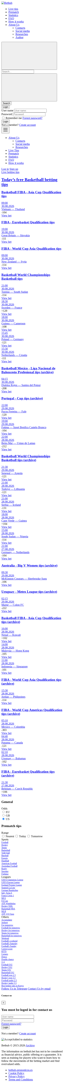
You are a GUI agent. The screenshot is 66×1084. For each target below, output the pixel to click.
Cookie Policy (16, 1073)
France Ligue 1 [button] (7, 895)
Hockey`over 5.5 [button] (8, 978)
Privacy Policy (16, 1076)
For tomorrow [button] (7, 925)
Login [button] (5, 107)
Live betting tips (10, 172)
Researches (21, 34)
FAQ (11, 18)
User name (7, 110)
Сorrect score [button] (6, 949)
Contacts (20, 27)
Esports (4, 858)
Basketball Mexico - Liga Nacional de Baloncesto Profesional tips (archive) (28, 370)
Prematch (13, 12)
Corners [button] (4, 954)
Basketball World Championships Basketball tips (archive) (25, 458)
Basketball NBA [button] (8, 909)
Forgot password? (32, 118)
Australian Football (9, 866)
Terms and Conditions (20, 1079)
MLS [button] (3, 898)
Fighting (4, 874)
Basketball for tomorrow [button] (11, 935)
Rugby (4, 868)
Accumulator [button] (6, 920)
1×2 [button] (3, 962)
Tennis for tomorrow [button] (10, 933)
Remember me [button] (14, 118)
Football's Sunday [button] (8, 946)
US (8, 819)
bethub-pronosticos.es (20, 1070)
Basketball (5, 850)
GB (8, 815)
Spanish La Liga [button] (8, 887)
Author (19, 37)
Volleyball (5, 853)
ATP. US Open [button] (7, 914)
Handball (5, 861)
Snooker (4, 871)
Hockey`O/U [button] (6, 967)
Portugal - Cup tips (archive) (22, 398)
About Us (13, 24)
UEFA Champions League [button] (12, 880)
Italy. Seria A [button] (6, 893)
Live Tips (13, 150)
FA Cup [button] (4, 901)
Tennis (4, 847)
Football (4, 842)
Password (6, 114)
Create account (27, 124)
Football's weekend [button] (9, 941)
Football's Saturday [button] (9, 943)
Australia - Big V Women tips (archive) (29, 565)
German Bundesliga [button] (9, 890)
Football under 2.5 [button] (9, 980)
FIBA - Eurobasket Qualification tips (28, 222)
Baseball (4, 855)
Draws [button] (4, 957)
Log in (5, 168)
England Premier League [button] (11, 885)
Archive (30, 1045)
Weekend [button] (5, 938)
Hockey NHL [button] (7, 906)
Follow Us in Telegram (14, 988)
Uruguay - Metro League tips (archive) (29, 591)
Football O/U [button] (6, 964)
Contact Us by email (39, 988)
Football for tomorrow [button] (10, 928)
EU (8, 812)
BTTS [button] (4, 951)
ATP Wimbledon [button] (8, 903)
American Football (9, 863)
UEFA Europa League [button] (10, 882)
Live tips (13, 8)
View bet (6, 215)
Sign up (14, 168)
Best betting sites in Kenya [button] (12, 986)
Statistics (13, 15)
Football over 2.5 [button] (8, 975)
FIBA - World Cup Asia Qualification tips (31, 248)
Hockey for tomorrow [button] (10, 930)
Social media (22, 31)
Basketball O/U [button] (7, 972)
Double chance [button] (7, 959)
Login (5, 121)
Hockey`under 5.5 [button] (9, 983)
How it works (16, 21)
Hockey (4, 845)
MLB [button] (3, 911)
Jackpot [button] (4, 922)
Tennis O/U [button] (6, 970)
